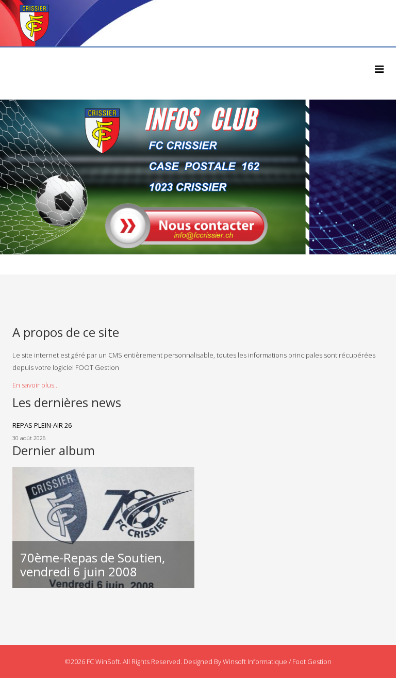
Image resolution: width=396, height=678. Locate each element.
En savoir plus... (35, 385)
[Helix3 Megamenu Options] (379, 68)
